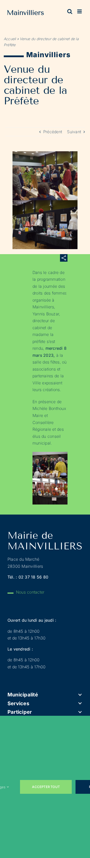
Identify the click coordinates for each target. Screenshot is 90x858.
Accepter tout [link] (46, 787)
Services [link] (18, 703)
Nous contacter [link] (30, 592)
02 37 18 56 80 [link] (33, 577)
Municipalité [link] (23, 695)
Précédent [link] (52, 131)
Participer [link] (20, 712)
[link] (26, 13)
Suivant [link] (74, 131)
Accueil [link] (10, 39)
